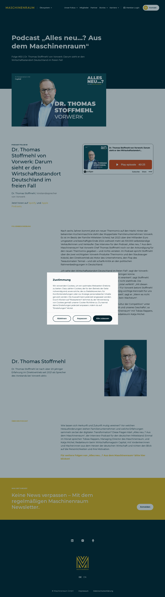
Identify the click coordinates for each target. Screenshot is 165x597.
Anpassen (82, 318)
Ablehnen (62, 318)
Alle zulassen (102, 318)
